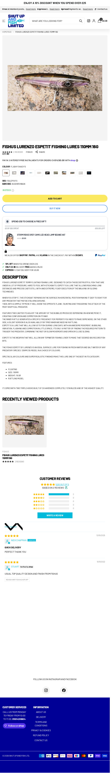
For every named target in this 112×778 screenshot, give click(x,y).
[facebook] (64, 690)
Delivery (41, 717)
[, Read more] (88, 21)
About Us (41, 712)
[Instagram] (46, 690)
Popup (13, 190)
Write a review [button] (55, 515)
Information (41, 707)
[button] (39, 494)
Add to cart (55, 198)
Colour (14, 166)
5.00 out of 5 (62, 484)
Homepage (7, 32)
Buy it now (55, 208)
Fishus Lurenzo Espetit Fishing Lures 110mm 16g (23, 456)
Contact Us (41, 740)
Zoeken (81, 21)
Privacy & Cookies (41, 730)
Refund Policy (41, 735)
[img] (11, 535)
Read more (31, 9)
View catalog (4, 20)
